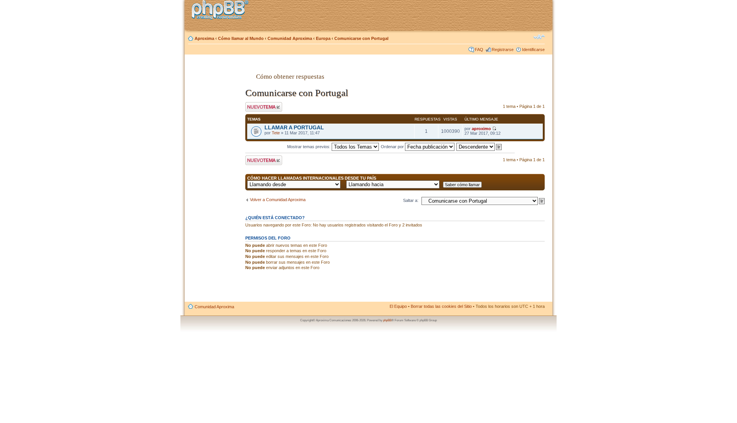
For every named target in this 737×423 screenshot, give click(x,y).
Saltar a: (410, 200)
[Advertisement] (215, 181)
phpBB (387, 320)
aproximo (481, 128)
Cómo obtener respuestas (290, 76)
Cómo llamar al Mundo (241, 38)
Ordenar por (393, 146)
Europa (323, 38)
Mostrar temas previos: (309, 146)
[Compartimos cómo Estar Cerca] (222, 11)
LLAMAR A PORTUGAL (294, 128)
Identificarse (533, 49)
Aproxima (204, 38)
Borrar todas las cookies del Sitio (441, 306)
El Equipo (398, 306)
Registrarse (503, 49)
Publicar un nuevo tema (262, 106)
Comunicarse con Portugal (361, 38)
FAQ (479, 49)
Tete (276, 133)
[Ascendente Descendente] (479, 146)
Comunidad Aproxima (290, 38)
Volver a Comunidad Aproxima (278, 199)
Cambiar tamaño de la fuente (539, 36)
